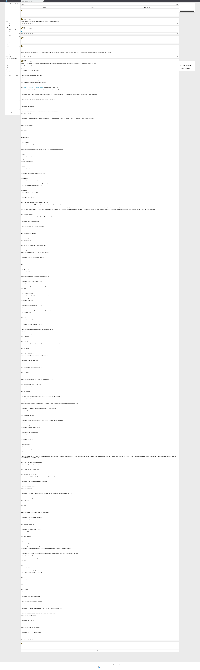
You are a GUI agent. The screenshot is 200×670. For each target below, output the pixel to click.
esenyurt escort (69, 654)
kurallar (89, 664)
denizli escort (37, 654)
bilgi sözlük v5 (187, 63)
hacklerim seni (28, 30)
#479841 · (27, 61)
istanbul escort (60, 654)
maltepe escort (27, 654)
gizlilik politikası (102, 664)
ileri (18, 113)
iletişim (86, 664)
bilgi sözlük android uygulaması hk (187, 65)
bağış (119, 664)
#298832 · (27, 38)
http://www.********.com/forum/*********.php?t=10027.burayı (33, 87)
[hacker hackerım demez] (21, 31)
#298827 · (27, 19)
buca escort (32, 654)
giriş (189, 1)
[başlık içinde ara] (176, 4)
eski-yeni (44, 7)
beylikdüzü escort (76, 654)
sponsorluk (115, 664)
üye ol (193, 1)
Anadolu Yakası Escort (54, 654)
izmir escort (23, 654)
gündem (12, 3)
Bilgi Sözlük (12, 1)
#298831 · (27, 28)
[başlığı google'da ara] (177, 4)
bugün (7, 3)
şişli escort (65, 654)
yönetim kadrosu (109, 664)
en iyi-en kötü (147, 7)
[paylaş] (26, 15)
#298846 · (27, 46)
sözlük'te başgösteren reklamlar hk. (187, 66)
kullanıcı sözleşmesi (95, 664)
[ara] (43, 1)
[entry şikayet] (177, 15)
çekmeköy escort (47, 654)
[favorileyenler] (32, 15)
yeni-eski (91, 7)
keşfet (17, 3)
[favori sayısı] (28, 15)
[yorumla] (30, 15)
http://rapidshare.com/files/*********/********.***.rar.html (32, 389)
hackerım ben (23, 30)
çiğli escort (41, 654)
